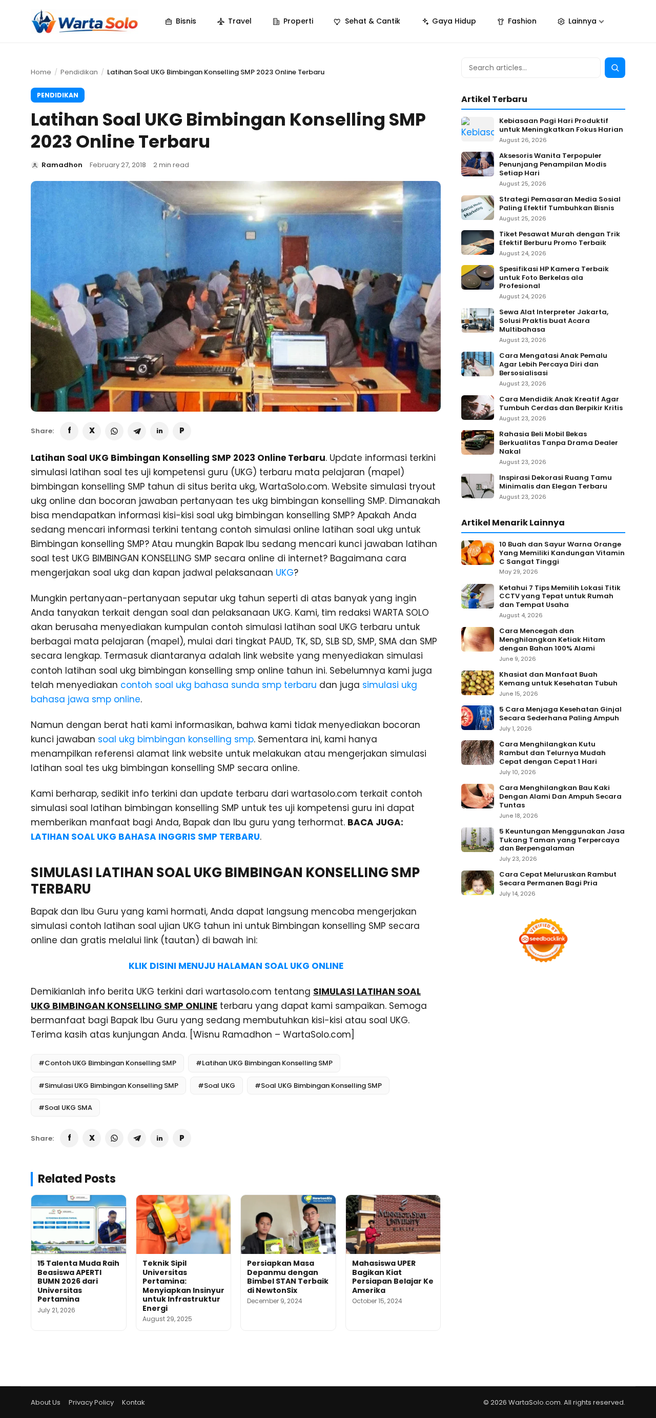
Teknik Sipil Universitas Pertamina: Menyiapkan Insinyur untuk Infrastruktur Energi (183, 1285)
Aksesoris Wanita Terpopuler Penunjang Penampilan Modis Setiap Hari (552, 165)
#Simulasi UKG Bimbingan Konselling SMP (108, 1085)
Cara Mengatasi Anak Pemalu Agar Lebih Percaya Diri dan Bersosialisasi (553, 365)
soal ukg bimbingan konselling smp (176, 739)
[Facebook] (69, 431)
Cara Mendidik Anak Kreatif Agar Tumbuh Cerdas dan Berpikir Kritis (561, 404)
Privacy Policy (91, 1402)
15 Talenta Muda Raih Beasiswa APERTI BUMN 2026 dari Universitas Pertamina (78, 1281)
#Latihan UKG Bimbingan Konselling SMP (264, 1063)
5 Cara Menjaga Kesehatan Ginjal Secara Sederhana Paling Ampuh (560, 714)
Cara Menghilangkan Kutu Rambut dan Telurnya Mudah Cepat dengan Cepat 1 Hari (552, 753)
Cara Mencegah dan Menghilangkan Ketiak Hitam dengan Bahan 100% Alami (552, 640)
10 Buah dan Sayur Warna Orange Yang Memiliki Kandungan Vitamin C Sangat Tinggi (562, 553)
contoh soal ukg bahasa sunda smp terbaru (218, 685)
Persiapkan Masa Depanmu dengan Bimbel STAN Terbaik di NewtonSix (288, 1276)
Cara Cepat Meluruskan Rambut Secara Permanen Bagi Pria (558, 879)
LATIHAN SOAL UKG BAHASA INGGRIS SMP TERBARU (145, 836)
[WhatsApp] (114, 431)
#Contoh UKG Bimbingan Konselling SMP (107, 1063)
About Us (45, 1402)
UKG (285, 572)
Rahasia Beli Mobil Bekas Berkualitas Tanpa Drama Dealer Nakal (558, 443)
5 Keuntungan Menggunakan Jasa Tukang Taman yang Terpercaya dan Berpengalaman (562, 840)
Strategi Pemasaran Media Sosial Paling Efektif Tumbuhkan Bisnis (560, 204)
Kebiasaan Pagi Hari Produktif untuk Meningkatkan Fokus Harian (561, 125)
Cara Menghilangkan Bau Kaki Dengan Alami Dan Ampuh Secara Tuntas (560, 797)
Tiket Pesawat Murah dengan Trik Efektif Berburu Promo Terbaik (559, 239)
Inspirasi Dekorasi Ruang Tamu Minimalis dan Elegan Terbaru (555, 482)
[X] (92, 431)
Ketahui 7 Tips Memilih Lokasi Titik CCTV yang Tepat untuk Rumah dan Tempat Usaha (560, 597)
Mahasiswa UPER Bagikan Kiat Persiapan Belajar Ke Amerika (393, 1276)
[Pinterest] (182, 431)
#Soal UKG (216, 1085)
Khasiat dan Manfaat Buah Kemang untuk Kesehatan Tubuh (558, 679)
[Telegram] (137, 431)
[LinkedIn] (159, 431)
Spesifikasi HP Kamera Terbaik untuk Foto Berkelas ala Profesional (554, 278)
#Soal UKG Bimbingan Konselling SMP (318, 1085)
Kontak (133, 1402)
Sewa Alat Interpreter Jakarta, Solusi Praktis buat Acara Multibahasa (553, 321)
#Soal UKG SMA (65, 1107)
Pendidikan (79, 72)
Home (41, 72)
